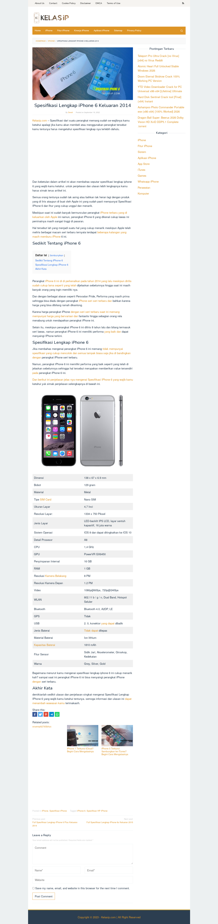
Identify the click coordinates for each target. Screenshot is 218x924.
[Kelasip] (50, 17)
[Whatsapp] (57, 714)
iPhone (45, 810)
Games (142, 176)
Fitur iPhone (145, 146)
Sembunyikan (56, 255)
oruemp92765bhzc (41, 726)
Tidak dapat (91, 630)
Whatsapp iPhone (148, 182)
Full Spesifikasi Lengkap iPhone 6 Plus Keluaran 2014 (54, 822)
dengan (36, 681)
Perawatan (144, 187)
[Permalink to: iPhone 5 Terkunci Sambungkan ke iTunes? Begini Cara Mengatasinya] (117, 735)
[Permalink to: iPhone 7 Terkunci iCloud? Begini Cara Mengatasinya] (82, 735)
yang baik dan (112, 331)
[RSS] (183, 3)
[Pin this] (46, 714)
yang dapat (107, 623)
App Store (144, 164)
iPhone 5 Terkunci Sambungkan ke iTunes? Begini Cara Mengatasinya (114, 751)
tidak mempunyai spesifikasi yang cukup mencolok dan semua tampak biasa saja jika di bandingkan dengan (81, 353)
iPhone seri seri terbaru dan (95, 301)
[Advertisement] (82, 155)
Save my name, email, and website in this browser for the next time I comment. (82, 888)
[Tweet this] (40, 714)
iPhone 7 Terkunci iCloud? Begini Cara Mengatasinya (80, 750)
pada (35, 373)
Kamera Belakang (55, 576)
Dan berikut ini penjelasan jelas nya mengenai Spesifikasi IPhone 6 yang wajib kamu (82, 379)
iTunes (141, 170)
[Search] (182, 31)
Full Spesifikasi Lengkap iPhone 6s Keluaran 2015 (109, 820)
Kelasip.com (39, 120)
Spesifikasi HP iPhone (97, 810)
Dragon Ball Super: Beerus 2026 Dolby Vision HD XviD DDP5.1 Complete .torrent (161, 121)
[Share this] (34, 714)
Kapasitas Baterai (44, 645)
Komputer (143, 193)
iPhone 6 (81, 810)
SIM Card (45, 499)
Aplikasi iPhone (147, 158)
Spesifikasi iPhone (58, 810)
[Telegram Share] (51, 714)
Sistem (142, 152)
